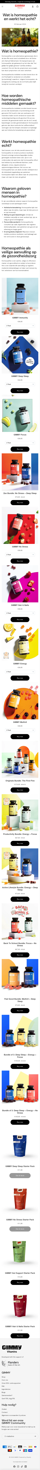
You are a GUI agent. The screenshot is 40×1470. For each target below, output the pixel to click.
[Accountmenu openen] (32, 6)
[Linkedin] (25, 1466)
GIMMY (16, 1457)
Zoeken (4, 1409)
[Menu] (2, 6)
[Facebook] (14, 1466)
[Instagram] (18, 1466)
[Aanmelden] (35, 1436)
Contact (5, 1412)
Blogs (3, 1392)
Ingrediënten (6, 1389)
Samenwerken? (7, 1395)
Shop (3, 1377)
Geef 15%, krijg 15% (8, 1398)
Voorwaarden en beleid (20, 1462)
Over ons (5, 1380)
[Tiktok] (22, 1466)
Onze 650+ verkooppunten (11, 1383)
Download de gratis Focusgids (20, 1)
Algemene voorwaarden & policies (14, 1415)
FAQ (3, 1386)
